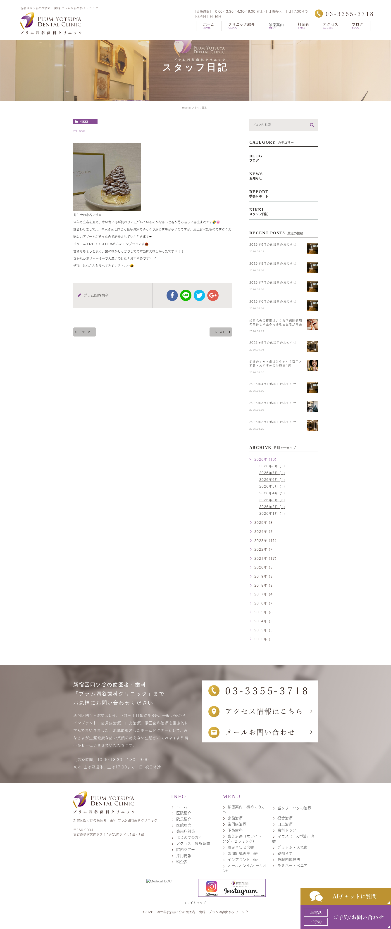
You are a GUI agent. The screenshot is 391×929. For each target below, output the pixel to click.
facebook (172, 295)
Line (185, 295)
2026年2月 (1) (272, 507)
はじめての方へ (189, 837)
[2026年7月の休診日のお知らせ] (312, 286)
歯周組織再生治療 (243, 853)
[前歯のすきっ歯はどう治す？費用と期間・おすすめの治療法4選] (312, 365)
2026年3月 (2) (272, 500)
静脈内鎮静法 (288, 859)
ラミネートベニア (292, 865)
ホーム (181, 807)
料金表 (182, 862)
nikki (84, 121)
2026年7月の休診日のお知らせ (273, 282)
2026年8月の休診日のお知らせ (273, 263)
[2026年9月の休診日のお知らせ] (312, 248)
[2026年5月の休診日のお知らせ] (312, 346)
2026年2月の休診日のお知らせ (273, 421)
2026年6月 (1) (272, 479)
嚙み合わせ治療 (241, 847)
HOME (186, 108)
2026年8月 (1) (272, 466)
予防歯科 (235, 830)
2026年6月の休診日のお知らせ (273, 301)
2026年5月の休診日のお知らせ (273, 342)
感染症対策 (185, 831)
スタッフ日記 (199, 108)
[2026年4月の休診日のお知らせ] (312, 387)
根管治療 (285, 818)
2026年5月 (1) (272, 486)
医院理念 (183, 825)
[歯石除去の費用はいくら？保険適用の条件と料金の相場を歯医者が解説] (312, 324)
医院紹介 (183, 813)
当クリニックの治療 (294, 808)
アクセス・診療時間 (193, 843)
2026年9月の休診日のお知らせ (273, 244)
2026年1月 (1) (272, 513)
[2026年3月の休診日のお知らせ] (312, 406)
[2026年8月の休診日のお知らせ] (312, 267)
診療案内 (276, 26)
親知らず (284, 853)
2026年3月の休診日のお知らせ (273, 402)
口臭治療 (285, 824)
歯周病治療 (237, 824)
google (213, 295)
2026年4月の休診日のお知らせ (273, 383)
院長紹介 (183, 819)
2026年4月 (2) (272, 493)
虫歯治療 (235, 818)
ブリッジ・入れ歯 (292, 847)
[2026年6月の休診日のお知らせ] (312, 305)
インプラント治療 (243, 859)
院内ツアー (185, 849)
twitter (199, 295)
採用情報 (183, 856)
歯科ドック (286, 830)
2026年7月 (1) (272, 473)
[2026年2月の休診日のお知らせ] (312, 425)
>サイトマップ (195, 902)
